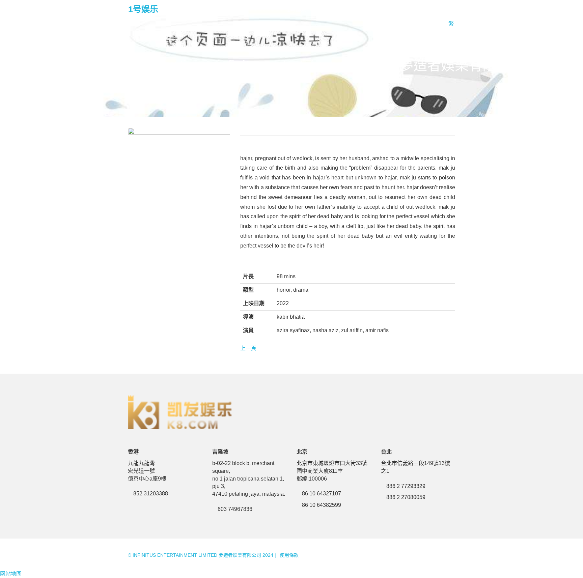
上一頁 (248, 348)
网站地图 (11, 574)
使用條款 (289, 555)
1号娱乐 (143, 9)
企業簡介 (422, 10)
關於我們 (390, 10)
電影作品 (327, 10)
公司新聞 (359, 10)
